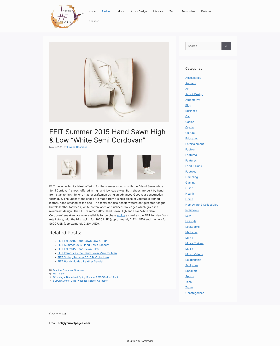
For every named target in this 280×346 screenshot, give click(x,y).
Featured (191, 155)
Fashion (106, 11)
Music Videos (194, 254)
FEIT (55, 273)
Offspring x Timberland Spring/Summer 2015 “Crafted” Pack (85, 277)
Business (191, 110)
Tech (172, 11)
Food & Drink (193, 166)
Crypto (189, 127)
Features (206, 11)
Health (189, 193)
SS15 (62, 273)
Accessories (193, 77)
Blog (188, 105)
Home (92, 11)
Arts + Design (139, 11)
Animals (190, 83)
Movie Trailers (194, 243)
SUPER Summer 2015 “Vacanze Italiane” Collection (80, 280)
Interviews (192, 210)
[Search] (226, 46)
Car (187, 116)
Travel (189, 287)
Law (188, 215)
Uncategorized (194, 293)
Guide (189, 188)
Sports (189, 276)
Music (121, 11)
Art (187, 88)
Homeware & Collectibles (201, 204)
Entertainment (194, 144)
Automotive (188, 11)
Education (191, 138)
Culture (190, 133)
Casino (189, 122)
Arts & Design (194, 94)
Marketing (191, 232)
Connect (94, 21)
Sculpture (191, 265)
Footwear (68, 270)
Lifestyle (158, 11)
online (121, 215)
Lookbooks (192, 226)
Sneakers (79, 270)
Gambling (191, 177)
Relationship (193, 259)
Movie (189, 237)
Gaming (190, 182)
